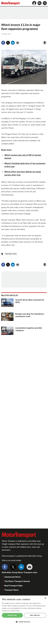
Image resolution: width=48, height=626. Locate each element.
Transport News (11, 590)
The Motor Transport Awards (17, 581)
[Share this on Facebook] (3, 43)
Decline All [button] (35, 615)
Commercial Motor (12, 577)
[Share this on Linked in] (13, 43)
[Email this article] (18, 43)
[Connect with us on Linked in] (21, 567)
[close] (46, 38)
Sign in (15, 38)
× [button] (45, 598)
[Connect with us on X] (13, 567)
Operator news (10, 254)
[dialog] (24, 610)
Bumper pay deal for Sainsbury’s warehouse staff (29, 315)
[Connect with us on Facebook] (5, 567)
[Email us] (29, 567)
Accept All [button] (12, 615)
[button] (24, 621)
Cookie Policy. (15, 611)
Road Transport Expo (13, 585)
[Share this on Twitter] (8, 43)
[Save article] (45, 43)
